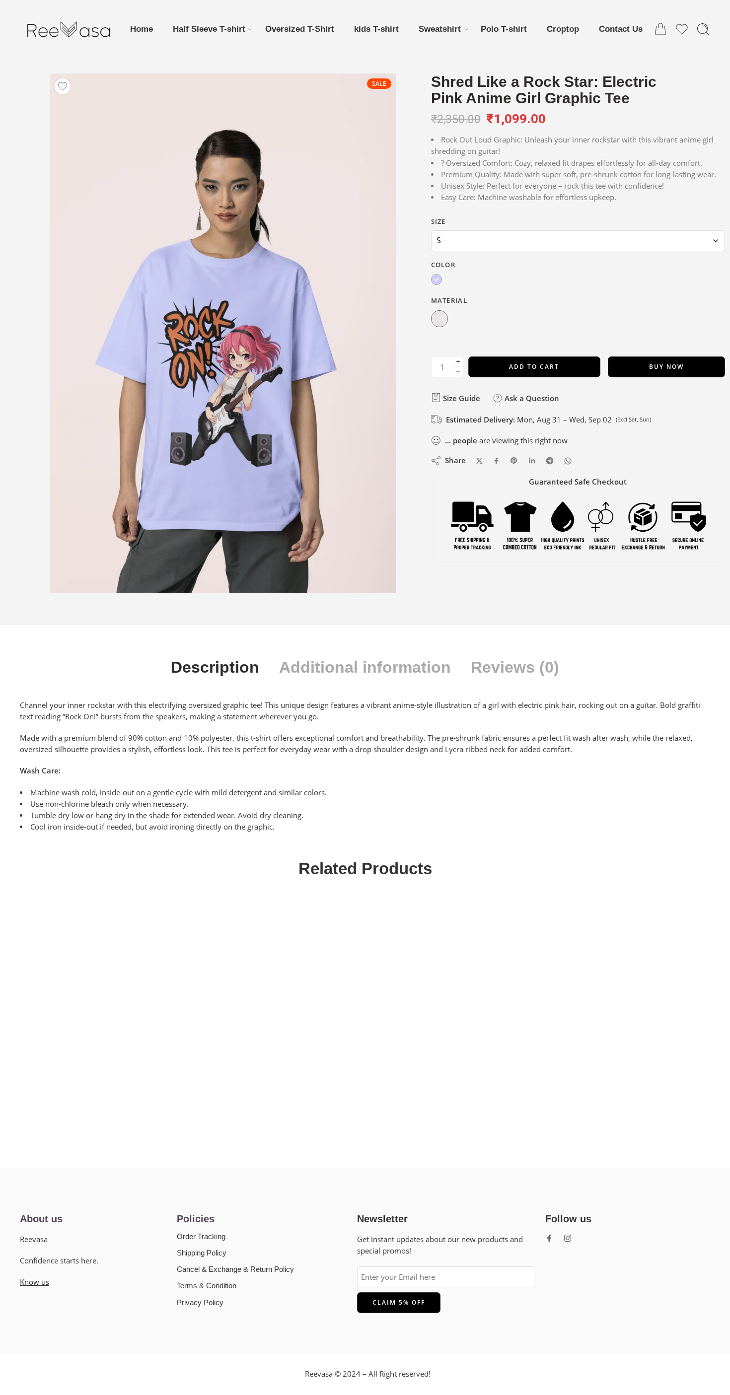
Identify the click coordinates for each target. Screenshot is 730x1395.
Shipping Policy (201, 1253)
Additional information (365, 668)
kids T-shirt (376, 29)
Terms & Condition (206, 1286)
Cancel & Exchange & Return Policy (235, 1269)
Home (141, 29)
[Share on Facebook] (496, 461)
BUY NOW (666, 366)
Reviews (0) (515, 668)
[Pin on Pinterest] (514, 461)
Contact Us (621, 29)
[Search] (703, 29)
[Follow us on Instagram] (567, 1238)
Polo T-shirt (504, 29)
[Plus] (458, 361)
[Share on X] (479, 461)
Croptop (563, 29)
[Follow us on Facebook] (549, 1238)
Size (438, 221)
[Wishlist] (63, 86)
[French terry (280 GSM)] (439, 319)
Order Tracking (201, 1237)
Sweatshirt (440, 29)
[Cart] (660, 29)
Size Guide (460, 398)
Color (443, 264)
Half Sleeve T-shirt (209, 29)
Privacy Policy (200, 1303)
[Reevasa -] (69, 29)
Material (449, 300)
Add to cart (534, 366)
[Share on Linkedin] (532, 461)
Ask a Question (531, 398)
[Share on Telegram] (550, 461)
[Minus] (458, 372)
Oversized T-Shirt (299, 29)
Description (215, 668)
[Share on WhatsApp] (568, 461)
